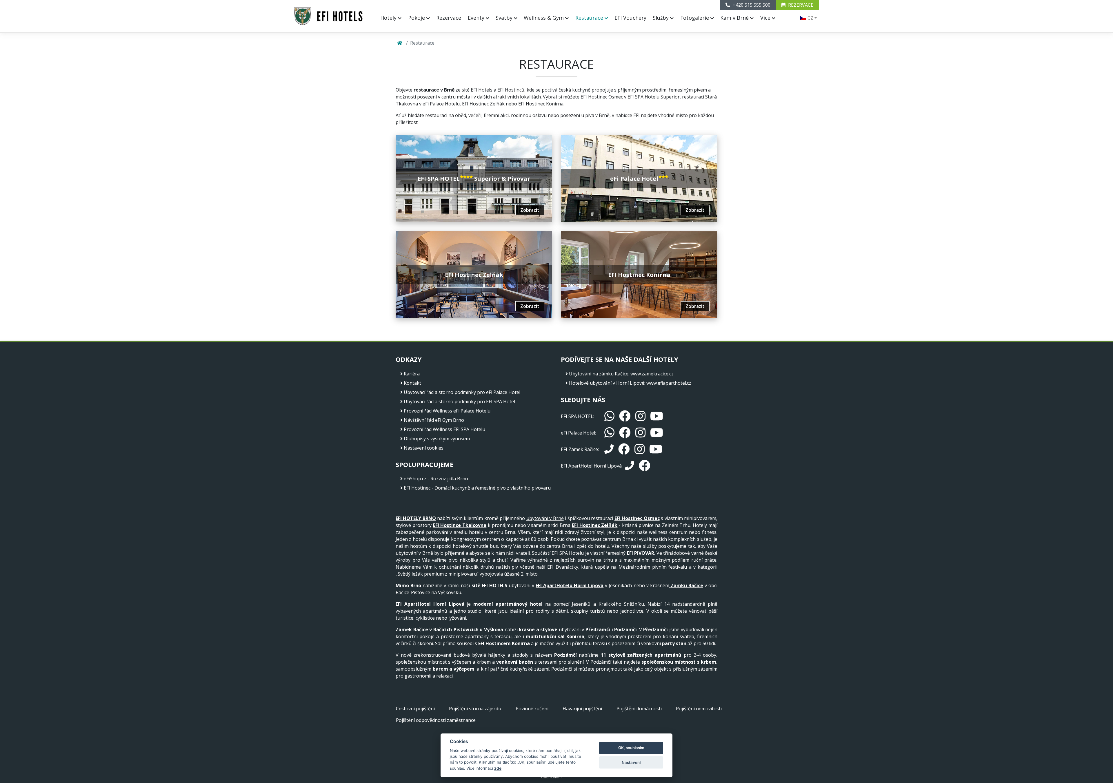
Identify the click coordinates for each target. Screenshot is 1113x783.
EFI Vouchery (630, 17)
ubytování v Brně (545, 518)
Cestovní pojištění (415, 708)
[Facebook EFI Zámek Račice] (624, 449)
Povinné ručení (532, 708)
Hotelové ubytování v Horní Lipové (606, 383)
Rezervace (448, 17)
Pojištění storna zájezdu (475, 708)
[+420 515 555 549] (609, 449)
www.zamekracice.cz (652, 373)
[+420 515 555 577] (629, 466)
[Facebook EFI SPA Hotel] (625, 416)
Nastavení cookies (423, 448)
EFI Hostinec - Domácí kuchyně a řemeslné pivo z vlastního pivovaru (477, 488)
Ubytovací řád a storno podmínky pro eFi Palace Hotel (462, 392)
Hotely (389, 17)
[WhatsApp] (609, 416)
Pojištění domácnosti (639, 708)
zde (497, 768)
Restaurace (590, 17)
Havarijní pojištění (582, 708)
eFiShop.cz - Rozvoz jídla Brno (436, 478)
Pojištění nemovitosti (699, 708)
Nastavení (631, 762)
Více (766, 17)
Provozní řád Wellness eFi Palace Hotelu (447, 411)
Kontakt (412, 383)
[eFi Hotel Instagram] (640, 433)
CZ (809, 18)
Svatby (505, 17)
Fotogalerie (695, 17)
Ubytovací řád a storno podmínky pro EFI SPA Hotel (459, 401)
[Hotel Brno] (328, 16)
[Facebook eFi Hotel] (625, 433)
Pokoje (417, 17)
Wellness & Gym (544, 17)
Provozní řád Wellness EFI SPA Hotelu (444, 429)
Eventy (477, 17)
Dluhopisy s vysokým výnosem (437, 438)
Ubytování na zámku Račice (598, 373)
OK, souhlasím (631, 747)
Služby (661, 17)
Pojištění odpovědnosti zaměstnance (436, 720)
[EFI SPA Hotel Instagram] (640, 416)
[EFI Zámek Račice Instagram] (639, 449)
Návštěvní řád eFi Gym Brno (434, 420)
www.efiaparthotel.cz (668, 383)
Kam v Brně (735, 17)
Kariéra (412, 373)
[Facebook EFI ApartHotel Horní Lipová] (644, 466)
